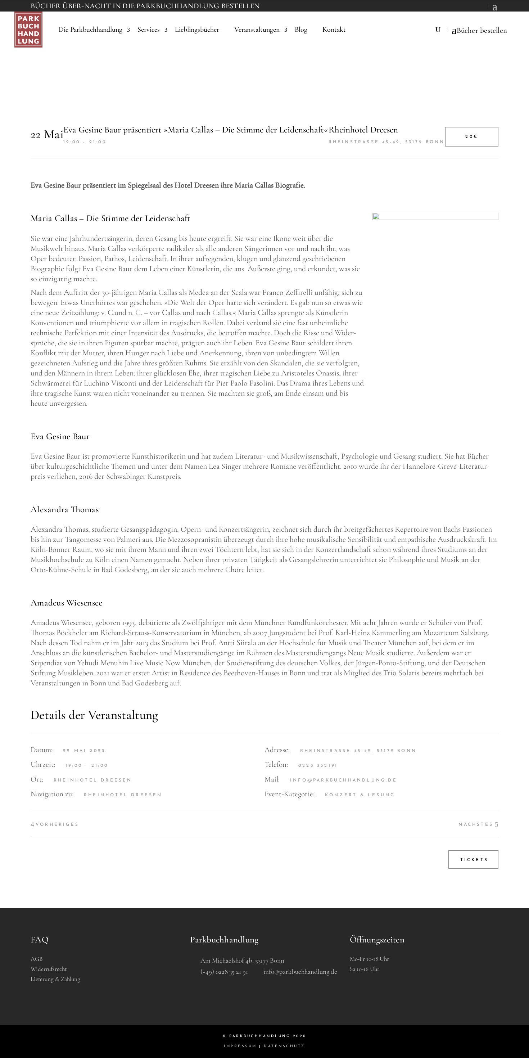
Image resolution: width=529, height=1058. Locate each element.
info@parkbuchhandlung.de (343, 780)
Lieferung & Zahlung (55, 979)
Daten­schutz (284, 1046)
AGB (36, 959)
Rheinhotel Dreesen (123, 795)
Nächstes (475, 825)
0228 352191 (318, 766)
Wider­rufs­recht (49, 969)
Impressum (240, 1046)
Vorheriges (57, 825)
